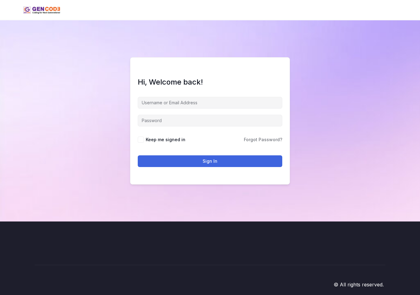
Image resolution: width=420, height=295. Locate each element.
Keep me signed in (165, 139)
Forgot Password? (263, 139)
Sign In (210, 161)
